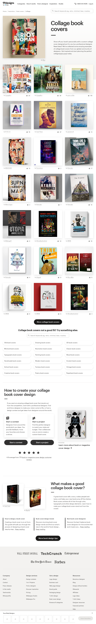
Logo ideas (76, 596)
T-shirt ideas (76, 599)
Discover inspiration (32, 589)
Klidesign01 (8, 241)
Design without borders (80, 586)
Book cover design (55, 599)
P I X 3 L (7, 132)
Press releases (7, 586)
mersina (62, 442)
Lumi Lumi (7, 506)
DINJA (69, 241)
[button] (92, 613)
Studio (61, 4)
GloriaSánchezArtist (41, 241)
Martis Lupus (8, 204)
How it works (31, 4)
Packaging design (54, 592)
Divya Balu (71, 277)
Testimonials (7, 592)
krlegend (38, 277)
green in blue (71, 95)
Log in (91, 4)
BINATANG (8, 168)
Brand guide (53, 589)
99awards (76, 589)
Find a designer (42, 4)
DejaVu (28, 510)
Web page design (54, 586)
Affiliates (75, 592)
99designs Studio (31, 596)
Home (5, 11)
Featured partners (78, 606)
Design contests (31, 579)
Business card (53, 582)
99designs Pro (30, 599)
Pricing (28, 592)
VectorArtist (39, 168)
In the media (7, 589)
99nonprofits (7, 596)
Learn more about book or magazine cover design (74, 446)
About (4, 579)
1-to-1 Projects (30, 582)
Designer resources (79, 602)
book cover (63, 53)
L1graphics (8, 95)
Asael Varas (39, 132)
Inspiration (53, 4)
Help (74, 609)
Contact (5, 582)
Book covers (20, 11)
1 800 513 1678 (82, 4)
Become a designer (79, 579)
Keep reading (20, 529)
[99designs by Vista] (8, 4)
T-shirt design (53, 596)
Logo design (53, 579)
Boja (44, 60)
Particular (70, 168)
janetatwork (71, 132)
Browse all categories (56, 602)
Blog (74, 582)
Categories (21, 4)
